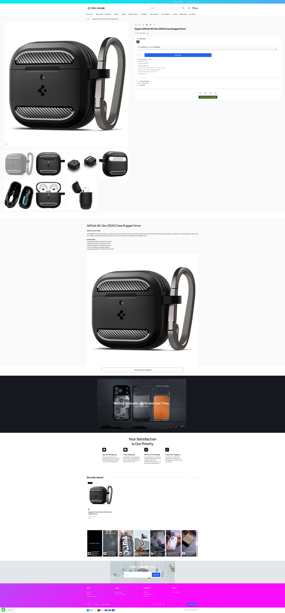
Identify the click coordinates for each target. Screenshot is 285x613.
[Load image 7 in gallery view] (82, 195)
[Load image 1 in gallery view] (19, 164)
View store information (143, 63)
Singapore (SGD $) (178, 1)
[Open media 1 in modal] (66, 84)
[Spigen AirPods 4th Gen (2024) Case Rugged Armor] (100, 504)
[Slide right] (196, 477)
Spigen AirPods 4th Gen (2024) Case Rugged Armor (100, 513)
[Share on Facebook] (139, 25)
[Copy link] (154, 25)
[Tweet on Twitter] (143, 25)
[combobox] (167, 8)
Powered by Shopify (194, 609)
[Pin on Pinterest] (146, 25)
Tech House (189, 609)
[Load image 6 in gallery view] (50, 195)
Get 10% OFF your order (208, 97)
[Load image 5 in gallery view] (19, 195)
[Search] (183, 8)
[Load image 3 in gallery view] (82, 164)
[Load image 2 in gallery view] (50, 164)
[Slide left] (192, 477)
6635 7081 (144, 73)
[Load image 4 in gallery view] (113, 164)
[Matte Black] (138, 41)
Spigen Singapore (144, 81)
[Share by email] (150, 25)
